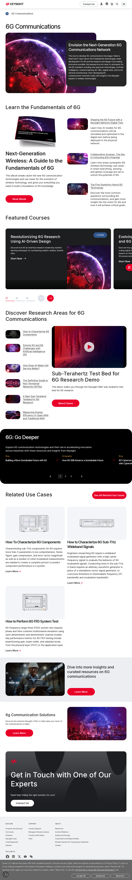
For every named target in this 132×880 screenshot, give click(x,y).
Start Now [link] (16, 258)
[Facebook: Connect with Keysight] (7, 857)
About (58, 824)
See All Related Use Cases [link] (109, 495)
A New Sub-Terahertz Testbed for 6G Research (34, 399)
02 (17, 298)
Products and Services (14, 829)
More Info (120, 876)
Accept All (81, 876)
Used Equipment (12, 842)
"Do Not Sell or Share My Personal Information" (95, 870)
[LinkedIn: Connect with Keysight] (13, 857)
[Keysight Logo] (15, 4)
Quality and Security (62, 835)
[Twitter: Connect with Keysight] (19, 857)
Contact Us (22, 803)
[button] (101, 4)
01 (7, 298)
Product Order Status (36, 835)
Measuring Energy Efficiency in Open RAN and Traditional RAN (35, 415)
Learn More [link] (81, 691)
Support (32, 824)
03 (27, 298)
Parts (30, 839)
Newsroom (59, 829)
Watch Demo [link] (65, 403)
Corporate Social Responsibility (67, 839)
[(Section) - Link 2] (7, 13)
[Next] (81, 476)
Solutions (9, 835)
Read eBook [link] (19, 199)
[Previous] (50, 476)
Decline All (100, 876)
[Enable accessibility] (6, 874)
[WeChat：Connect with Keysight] (31, 857)
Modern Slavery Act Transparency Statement (71, 842)
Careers (58, 845)
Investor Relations (62, 832)
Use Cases (10, 832)
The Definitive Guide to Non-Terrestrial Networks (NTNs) (35, 383)
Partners (9, 845)
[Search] (117, 4)
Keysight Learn (11, 839)
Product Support (35, 829)
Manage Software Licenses (39, 832)
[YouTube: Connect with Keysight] (25, 857)
